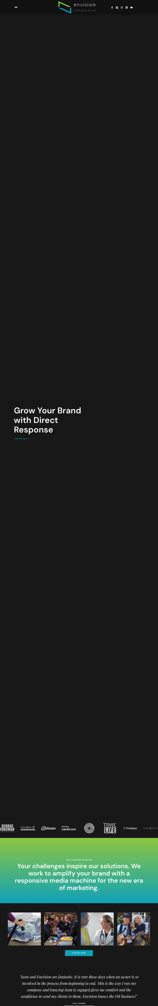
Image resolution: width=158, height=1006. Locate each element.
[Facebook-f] (112, 7)
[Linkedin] (126, 7)
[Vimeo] (117, 7)
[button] (16, 7)
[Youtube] (131, 7)
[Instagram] (121, 7)
